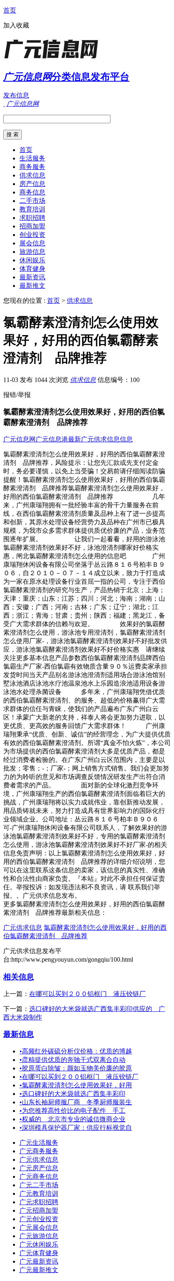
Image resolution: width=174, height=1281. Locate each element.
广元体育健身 (38, 1252)
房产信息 (32, 183)
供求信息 (32, 175)
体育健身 (32, 268)
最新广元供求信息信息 (100, 439)
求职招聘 (32, 217)
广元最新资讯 (38, 1261)
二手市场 (32, 200)
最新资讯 (32, 277)
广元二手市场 (38, 1185)
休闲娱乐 (32, 260)
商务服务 (32, 166)
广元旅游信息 (38, 1235)
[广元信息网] (53, 58)
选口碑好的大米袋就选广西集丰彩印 (72, 1093)
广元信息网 (19, 439)
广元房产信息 (38, 1168)
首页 (9, 10)
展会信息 (32, 243)
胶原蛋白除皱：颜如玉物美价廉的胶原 (75, 1068)
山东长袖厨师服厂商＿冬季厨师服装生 (75, 1102)
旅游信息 (32, 251)
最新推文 (32, 285)
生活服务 (32, 158)
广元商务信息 (38, 1176)
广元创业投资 (38, 1219)
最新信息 (18, 1034)
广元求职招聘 (38, 1202)
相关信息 (18, 977)
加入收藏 (16, 25)
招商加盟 (32, 226)
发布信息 (16, 95)
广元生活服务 (38, 1142)
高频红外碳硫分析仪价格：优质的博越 (75, 1051)
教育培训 (32, 209)
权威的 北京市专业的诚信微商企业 (72, 1119)
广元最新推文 (38, 1269)
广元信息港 (52, 439)
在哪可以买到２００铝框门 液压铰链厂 (87, 993)
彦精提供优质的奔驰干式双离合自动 (72, 1059)
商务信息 (32, 192)
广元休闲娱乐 (38, 1244)
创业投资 (32, 234)
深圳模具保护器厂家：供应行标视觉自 (75, 1127)
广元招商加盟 (38, 1210)
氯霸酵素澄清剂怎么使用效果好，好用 (75, 1085)
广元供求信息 (22, 927)
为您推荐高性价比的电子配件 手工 (72, 1110)
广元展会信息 (38, 1227)
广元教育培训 (38, 1193)
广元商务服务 (38, 1151)
